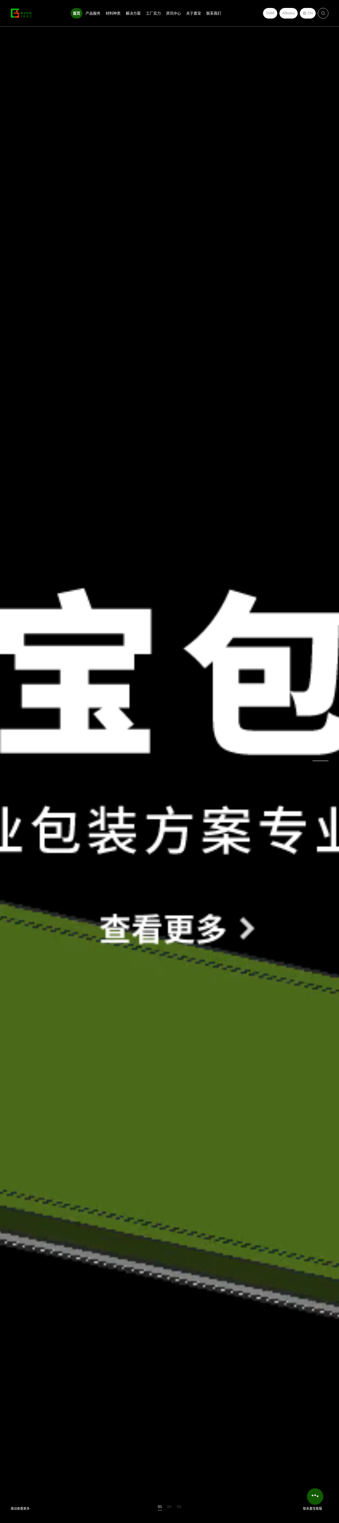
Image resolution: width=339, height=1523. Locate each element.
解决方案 (133, 13)
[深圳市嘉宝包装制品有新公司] (21, 13)
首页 (76, 13)
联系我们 (213, 13)
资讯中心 (173, 13)
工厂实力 (153, 13)
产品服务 (93, 13)
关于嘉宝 (193, 13)
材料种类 (113, 13)
